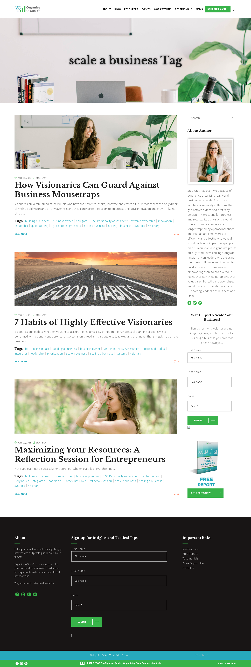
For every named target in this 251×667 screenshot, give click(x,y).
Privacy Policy (201, 655)
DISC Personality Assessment (109, 221)
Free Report (190, 554)
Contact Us (188, 568)
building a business (37, 221)
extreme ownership (143, 221)
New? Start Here (227, 663)
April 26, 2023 (24, 177)
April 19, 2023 (24, 442)
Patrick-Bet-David (75, 481)
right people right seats (66, 226)
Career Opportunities (193, 563)
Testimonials (190, 558)
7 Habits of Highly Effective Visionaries (93, 322)
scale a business (94, 226)
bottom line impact (37, 349)
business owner (63, 221)
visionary (153, 226)
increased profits (154, 349)
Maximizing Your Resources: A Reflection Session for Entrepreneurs (90, 454)
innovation (165, 221)
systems (140, 226)
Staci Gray (41, 177)
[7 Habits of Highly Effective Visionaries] (96, 279)
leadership (21, 226)
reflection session (100, 481)
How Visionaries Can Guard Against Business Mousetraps (87, 189)
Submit (198, 420)
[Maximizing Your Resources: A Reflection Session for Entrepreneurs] (96, 406)
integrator (21, 353)
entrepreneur (151, 476)
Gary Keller (22, 481)
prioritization (55, 353)
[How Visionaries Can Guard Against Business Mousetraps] (96, 142)
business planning (87, 476)
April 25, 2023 (24, 315)
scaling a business (119, 226)
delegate (81, 221)
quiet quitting (39, 226)
